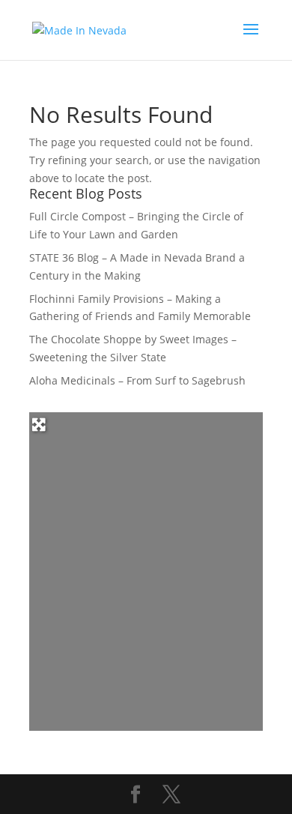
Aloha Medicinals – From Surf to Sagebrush (137, 380)
